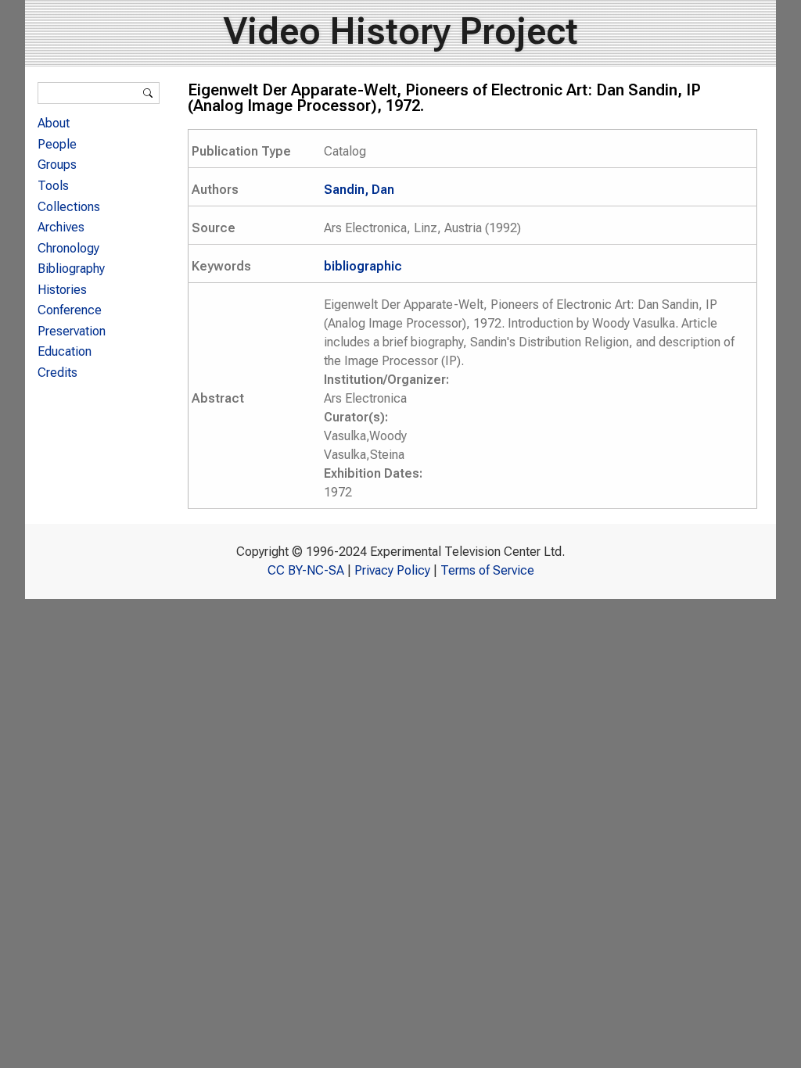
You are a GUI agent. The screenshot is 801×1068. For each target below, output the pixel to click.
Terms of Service (487, 570)
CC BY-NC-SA (306, 570)
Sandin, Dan (359, 189)
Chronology (68, 248)
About (54, 123)
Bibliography (71, 268)
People (57, 144)
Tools (53, 185)
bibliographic (363, 266)
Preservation (72, 331)
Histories (62, 289)
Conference (70, 310)
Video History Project (401, 31)
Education (65, 351)
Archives (61, 227)
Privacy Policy (392, 570)
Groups (57, 164)
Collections (69, 206)
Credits (57, 372)
